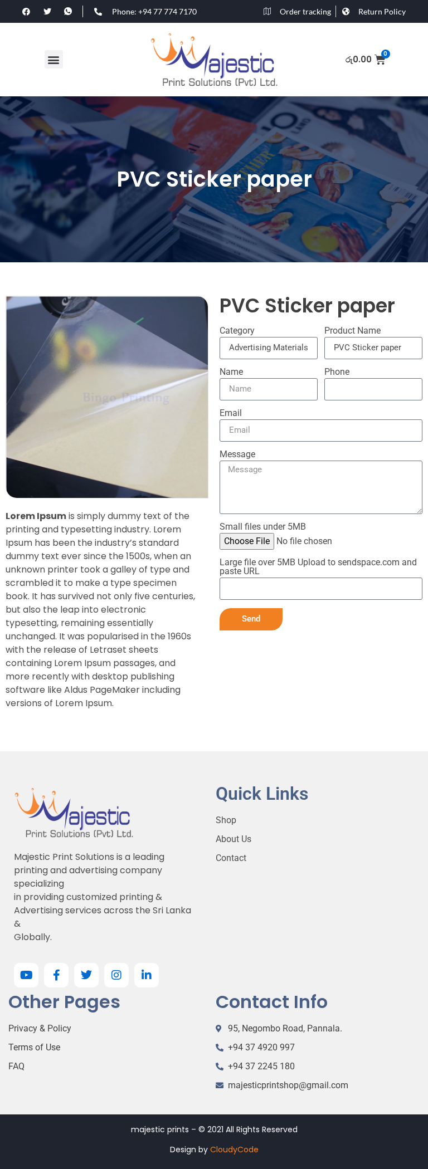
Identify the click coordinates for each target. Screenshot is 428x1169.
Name (231, 372)
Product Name (352, 331)
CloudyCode (234, 1149)
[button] (54, 59)
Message (237, 454)
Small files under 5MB (263, 527)
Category (237, 331)
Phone (336, 372)
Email (231, 413)
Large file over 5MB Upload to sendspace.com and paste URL (318, 567)
